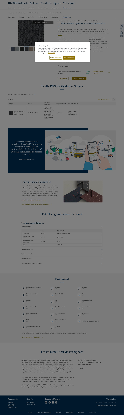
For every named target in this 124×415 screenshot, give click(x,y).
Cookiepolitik (51, 53)
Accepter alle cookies (69, 57)
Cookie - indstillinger (55, 57)
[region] (62, 52)
